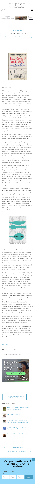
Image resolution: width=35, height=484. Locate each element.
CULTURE (19, 30)
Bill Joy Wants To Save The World (17, 451)
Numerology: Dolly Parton (14, 414)
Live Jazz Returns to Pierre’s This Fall (17, 434)
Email (20, 474)
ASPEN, (14, 30)
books (5, 344)
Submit (29, 477)
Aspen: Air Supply (18, 447)
